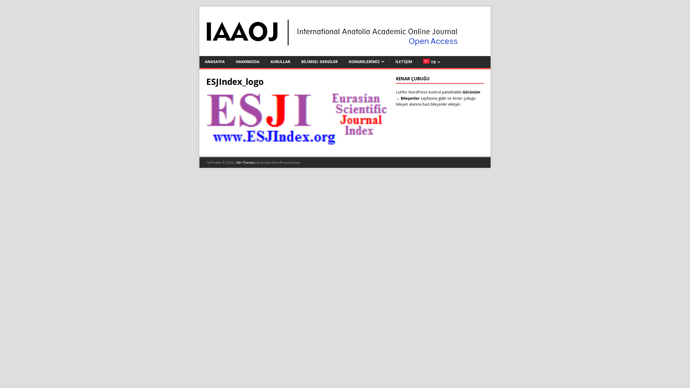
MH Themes (246, 162)
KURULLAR (280, 61)
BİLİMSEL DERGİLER (319, 61)
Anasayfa (215, 61)
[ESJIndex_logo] (297, 141)
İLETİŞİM (403, 61)
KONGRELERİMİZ (364, 61)
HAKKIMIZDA (248, 61)
